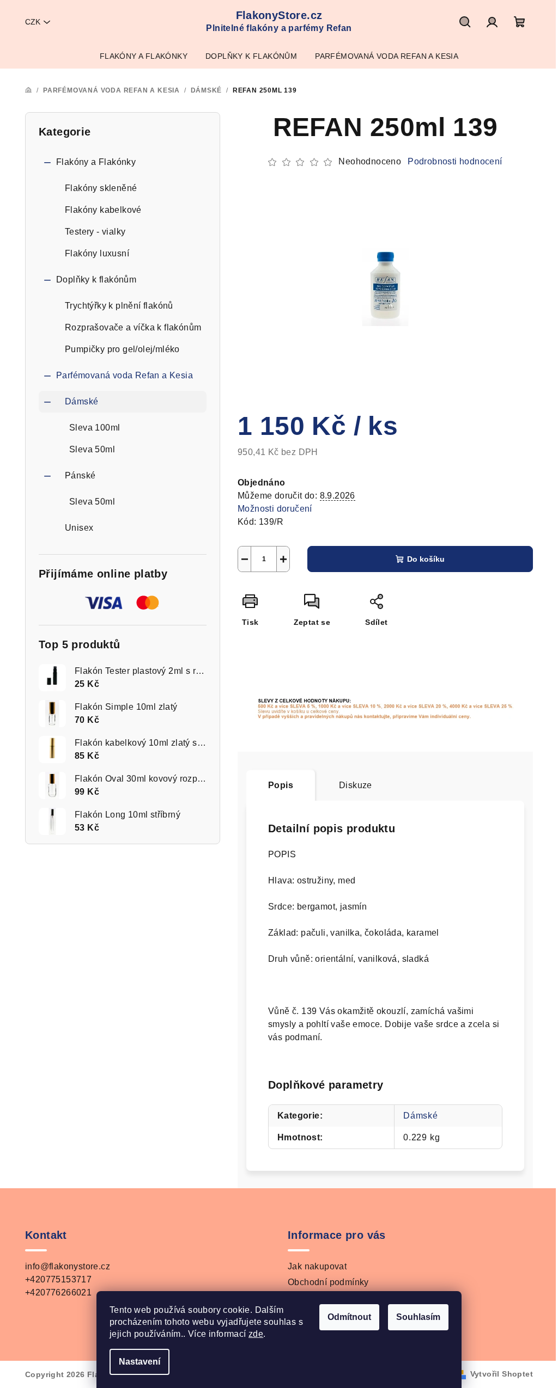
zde (255, 1333)
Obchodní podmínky (328, 1282)
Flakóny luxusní (97, 253)
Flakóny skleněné (101, 188)
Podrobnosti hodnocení (455, 161)
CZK (32, 21)
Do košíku (426, 559)
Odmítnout (349, 1317)
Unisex (79, 527)
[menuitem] (143, 56)
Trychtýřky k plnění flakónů (119, 305)
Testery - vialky (95, 231)
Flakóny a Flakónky (96, 162)
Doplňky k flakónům (96, 279)
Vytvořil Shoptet (501, 1373)
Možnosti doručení (275, 508)
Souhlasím (418, 1317)
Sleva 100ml (94, 427)
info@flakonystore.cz (67, 1266)
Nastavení (139, 1361)
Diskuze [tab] (355, 785)
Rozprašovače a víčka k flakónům (133, 327)
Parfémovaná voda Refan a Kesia (124, 375)
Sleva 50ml (92, 449)
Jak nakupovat (317, 1266)
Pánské (80, 475)
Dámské (81, 401)
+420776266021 (58, 1292)
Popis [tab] (280, 785)
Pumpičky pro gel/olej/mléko (122, 349)
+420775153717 (58, 1279)
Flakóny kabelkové (103, 209)
